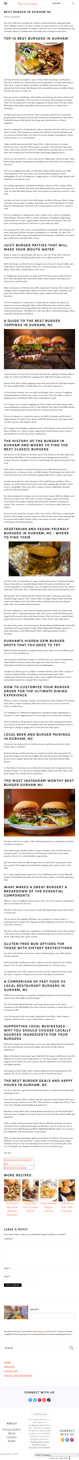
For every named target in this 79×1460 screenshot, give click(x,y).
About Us (9, 1366)
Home (7, 1362)
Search (34, 1309)
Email (7, 1276)
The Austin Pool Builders (39, 1447)
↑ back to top (39, 1414)
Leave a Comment (12, 17)
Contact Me (11, 1371)
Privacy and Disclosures (18, 1375)
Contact (12, 1437)
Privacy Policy (12, 1429)
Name (7, 1268)
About (12, 1433)
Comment (9, 1239)
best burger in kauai (15, 1167)
